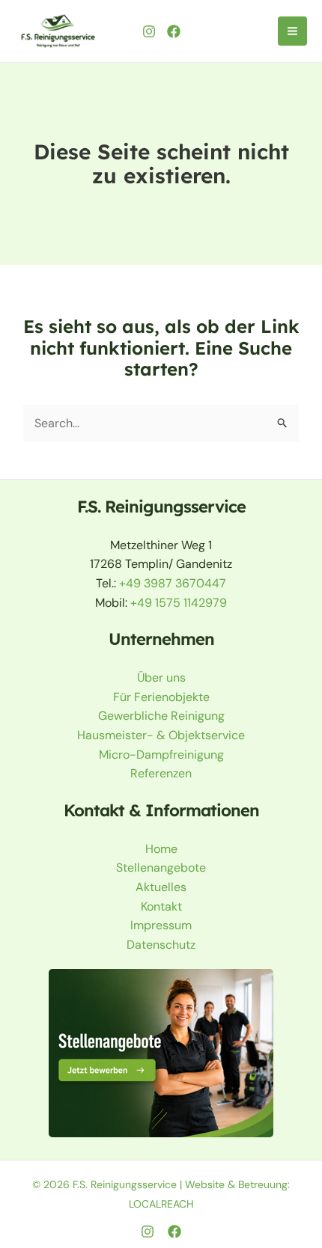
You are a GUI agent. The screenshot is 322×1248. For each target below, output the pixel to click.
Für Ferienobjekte (161, 697)
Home (161, 849)
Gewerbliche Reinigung (161, 716)
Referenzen (161, 773)
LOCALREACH (161, 1204)
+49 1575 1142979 (178, 603)
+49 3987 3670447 (172, 583)
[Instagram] (149, 31)
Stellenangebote (161, 867)
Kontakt (161, 906)
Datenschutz (161, 944)
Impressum (161, 925)
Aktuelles (161, 887)
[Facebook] (173, 31)
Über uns (161, 677)
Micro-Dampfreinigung (161, 754)
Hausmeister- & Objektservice (161, 735)
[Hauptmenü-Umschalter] (292, 31)
